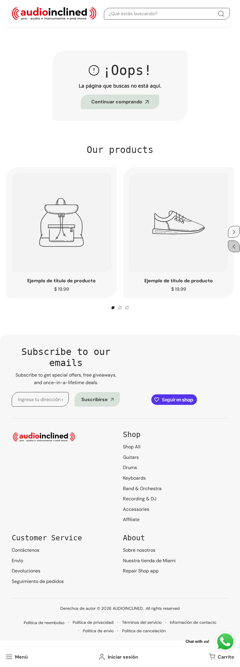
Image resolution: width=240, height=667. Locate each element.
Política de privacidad (93, 622)
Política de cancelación (144, 630)
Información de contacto (193, 622)
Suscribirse (94, 399)
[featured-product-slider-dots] (112, 307)
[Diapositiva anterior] (234, 246)
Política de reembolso (44, 622)
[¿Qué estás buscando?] (221, 14)
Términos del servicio (142, 622)
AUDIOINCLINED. (128, 608)
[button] (221, 657)
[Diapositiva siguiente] (234, 232)
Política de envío (98, 630)
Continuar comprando (116, 102)
